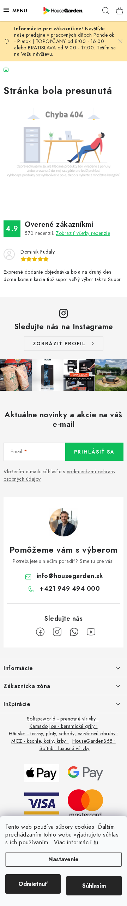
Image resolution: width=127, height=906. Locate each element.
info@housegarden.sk (70, 575)
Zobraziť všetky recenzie (83, 233)
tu (96, 842)
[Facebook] (40, 632)
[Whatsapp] (74, 632)
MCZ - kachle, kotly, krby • (40, 740)
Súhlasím (94, 886)
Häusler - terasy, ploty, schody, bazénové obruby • (63, 733)
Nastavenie (63, 859)
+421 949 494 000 (70, 588)
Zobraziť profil (59, 343)
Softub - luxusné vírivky (65, 748)
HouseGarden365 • (94, 740)
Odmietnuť (33, 884)
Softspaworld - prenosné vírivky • (63, 718)
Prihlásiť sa (94, 451)
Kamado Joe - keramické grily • (64, 726)
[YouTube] (91, 632)
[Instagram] (57, 632)
